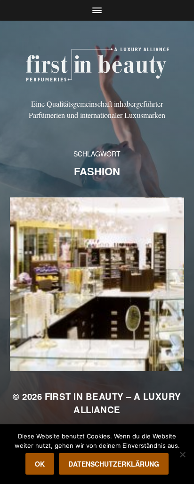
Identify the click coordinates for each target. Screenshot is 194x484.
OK (40, 463)
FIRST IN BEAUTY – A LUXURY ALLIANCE (113, 403)
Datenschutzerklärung (113, 463)
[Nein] (182, 454)
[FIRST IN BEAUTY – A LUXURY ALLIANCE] (97, 62)
